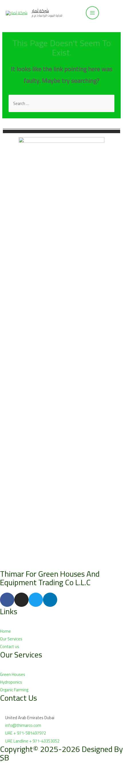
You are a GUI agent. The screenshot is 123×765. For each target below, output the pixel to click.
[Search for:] (61, 103)
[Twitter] (36, 600)
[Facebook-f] (7, 600)
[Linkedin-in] (50, 600)
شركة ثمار (40, 11)
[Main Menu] (92, 12)
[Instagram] (21, 600)
